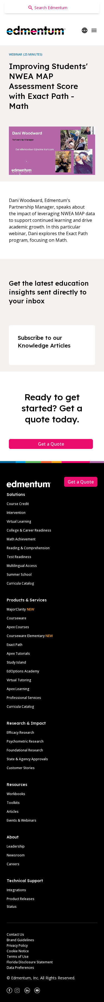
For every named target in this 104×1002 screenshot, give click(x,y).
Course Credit (18, 503)
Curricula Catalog (20, 583)
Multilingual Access (22, 565)
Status (12, 906)
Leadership (16, 846)
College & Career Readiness (29, 530)
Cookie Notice (18, 951)
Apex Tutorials (18, 653)
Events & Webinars (21, 820)
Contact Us (15, 934)
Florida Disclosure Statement (30, 962)
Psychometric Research (25, 741)
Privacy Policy (17, 945)
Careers (13, 864)
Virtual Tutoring (19, 680)
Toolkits (13, 802)
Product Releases (20, 898)
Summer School (19, 574)
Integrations (16, 890)
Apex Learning (18, 689)
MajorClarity (16, 609)
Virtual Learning (19, 521)
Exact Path (14, 644)
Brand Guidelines (20, 940)
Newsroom (16, 855)
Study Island (16, 662)
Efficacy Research (20, 732)
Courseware (16, 618)
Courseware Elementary (30, 635)
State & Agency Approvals (27, 759)
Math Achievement (21, 539)
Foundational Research (25, 750)
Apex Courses (18, 627)
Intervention (16, 512)
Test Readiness (19, 556)
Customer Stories (21, 768)
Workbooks (16, 793)
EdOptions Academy (23, 671)
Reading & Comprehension (28, 548)
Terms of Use (18, 956)
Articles (13, 811)
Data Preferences (20, 967)
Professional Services (24, 697)
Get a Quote (51, 444)
